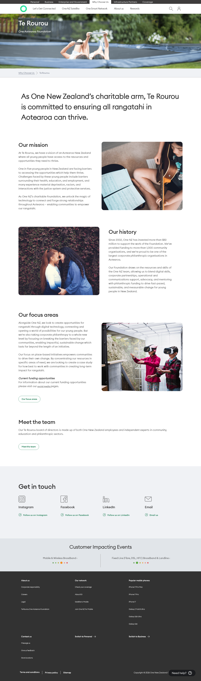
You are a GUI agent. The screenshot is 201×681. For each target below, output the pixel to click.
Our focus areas (29, 399)
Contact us (26, 636)
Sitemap (67, 672)
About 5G (78, 594)
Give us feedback (27, 650)
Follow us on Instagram (35, 515)
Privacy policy (51, 672)
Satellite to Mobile (81, 602)
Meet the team (29, 446)
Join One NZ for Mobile (84, 609)
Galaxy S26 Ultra (135, 616)
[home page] (23, 8)
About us (119, 8)
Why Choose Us (26, 72)
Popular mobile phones (139, 580)
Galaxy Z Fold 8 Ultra (137, 609)
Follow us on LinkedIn (118, 515)
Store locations (27, 658)
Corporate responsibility (30, 587)
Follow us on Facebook (77, 515)
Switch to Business (137, 636)
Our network (81, 580)
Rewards (134, 8)
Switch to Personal (83, 636)
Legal (23, 602)
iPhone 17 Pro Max (136, 587)
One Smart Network (96, 8)
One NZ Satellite (70, 8)
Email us (154, 515)
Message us (25, 643)
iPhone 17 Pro (134, 594)
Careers (24, 594)
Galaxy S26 (133, 624)
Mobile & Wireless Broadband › (60, 558)
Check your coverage (83, 587)
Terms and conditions (29, 672)
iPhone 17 (132, 602)
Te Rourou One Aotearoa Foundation (35, 609)
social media (44, 386)
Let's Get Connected (44, 8)
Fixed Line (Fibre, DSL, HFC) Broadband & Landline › (141, 558)
